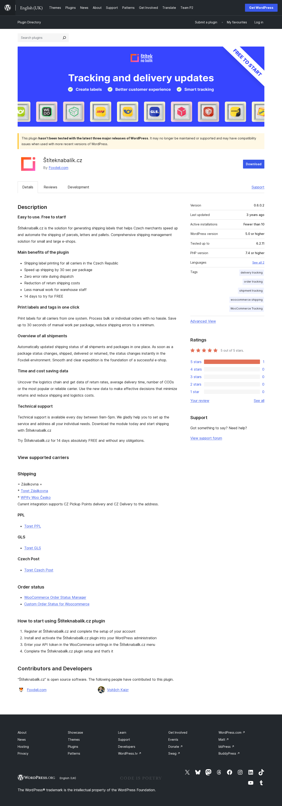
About (22, 732)
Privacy (23, 753)
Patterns (74, 753)
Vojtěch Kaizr (118, 690)
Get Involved (177, 732)
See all (259, 400)
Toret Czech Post (38, 570)
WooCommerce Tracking (246, 308)
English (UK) (68, 778)
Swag (174, 753)
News (22, 739)
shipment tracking (251, 290)
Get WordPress (261, 7)
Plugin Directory (29, 22)
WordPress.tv (129, 753)
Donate (175, 746)
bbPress (226, 746)
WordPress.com (232, 732)
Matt (224, 739)
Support (258, 187)
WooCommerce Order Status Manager (55, 597)
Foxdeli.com (58, 167)
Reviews (50, 187)
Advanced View (203, 321)
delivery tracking (252, 272)
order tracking (253, 281)
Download (254, 164)
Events (173, 739)
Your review (199, 400)
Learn (122, 732)
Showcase (75, 732)
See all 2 (258, 262)
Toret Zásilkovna (34, 491)
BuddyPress (229, 753)
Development (78, 187)
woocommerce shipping (247, 299)
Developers (126, 746)
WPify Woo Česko (36, 497)
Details (27, 187)
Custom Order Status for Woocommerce (56, 604)
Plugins (73, 746)
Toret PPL (32, 526)
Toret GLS (32, 548)
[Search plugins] (64, 37)
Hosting (23, 746)
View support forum (206, 438)
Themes (74, 739)
